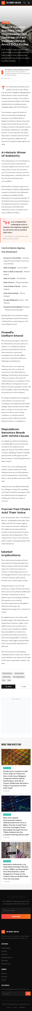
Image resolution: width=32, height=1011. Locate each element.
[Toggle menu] (29, 3)
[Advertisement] (16, 716)
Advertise (4, 976)
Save (24, 686)
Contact (3, 980)
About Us (4, 973)
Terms (15, 1007)
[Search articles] (24, 2)
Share (9, 686)
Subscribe (16, 916)
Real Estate (4, 960)
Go (28, 993)
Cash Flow (4, 954)
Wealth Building (5, 948)
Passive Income (5, 963)
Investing (5, 22)
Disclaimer (22, 1007)
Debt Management (6, 957)
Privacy (9, 1007)
